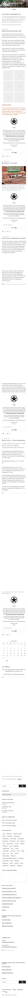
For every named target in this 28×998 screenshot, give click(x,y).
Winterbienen (5, 865)
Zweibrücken (19, 865)
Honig (10, 846)
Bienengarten (15, 3)
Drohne (16, 843)
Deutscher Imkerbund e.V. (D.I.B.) (9, 891)
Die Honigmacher (5, 907)
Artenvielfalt (9, 833)
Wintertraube (12, 865)
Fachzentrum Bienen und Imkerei (9, 900)
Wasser (11, 863)
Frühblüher (22, 843)
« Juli (7, 660)
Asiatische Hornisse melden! (8, 888)
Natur (12, 853)
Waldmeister (5, 863)
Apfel (4, 833)
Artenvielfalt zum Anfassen (7, 810)
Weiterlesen (19, 779)
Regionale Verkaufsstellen (7, 926)
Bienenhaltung (6, 838)
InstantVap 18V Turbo (6, 806)
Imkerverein (12, 851)
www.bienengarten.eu (7, 149)
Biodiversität (12, 841)
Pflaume (16, 853)
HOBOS (4, 910)
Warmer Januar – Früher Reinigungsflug (13, 440)
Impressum (14, 995)
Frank (3, 820)
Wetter (21, 863)
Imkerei (16, 848)
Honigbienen (16, 846)
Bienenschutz (5, 841)
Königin (22, 851)
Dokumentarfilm (10, 843)
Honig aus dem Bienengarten (8, 802)
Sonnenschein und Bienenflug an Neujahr (14, 238)
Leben (4, 853)
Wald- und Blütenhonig (6, 923)
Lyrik (8, 853)
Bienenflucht (10, 836)
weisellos (16, 863)
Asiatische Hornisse (17, 833)
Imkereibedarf (6, 851)
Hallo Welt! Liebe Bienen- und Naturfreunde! (15, 136)
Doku (4, 843)
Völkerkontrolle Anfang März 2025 (11, 31)
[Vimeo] (14, 152)
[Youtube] (15, 152)
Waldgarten (16, 860)
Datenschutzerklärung (6, 995)
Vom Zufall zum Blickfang (11, 820)
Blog (18, 841)
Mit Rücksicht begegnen (11, 825)
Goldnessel (5, 846)
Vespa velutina (6, 860)
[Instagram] (12, 152)
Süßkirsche (13, 855)
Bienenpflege (21, 838)
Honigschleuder (6, 848)
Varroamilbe (20, 858)
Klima (18, 851)
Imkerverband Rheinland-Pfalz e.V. (9, 894)
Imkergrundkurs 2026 (10, 823)
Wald (12, 860)
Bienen (4, 836)
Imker (12, 848)
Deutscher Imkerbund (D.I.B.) (8, 942)
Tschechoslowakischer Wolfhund (10, 858)
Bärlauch (22, 841)
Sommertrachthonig (6, 919)
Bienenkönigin (13, 838)
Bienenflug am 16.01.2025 (9, 163)
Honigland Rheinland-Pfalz (7, 903)
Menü (14, 9)
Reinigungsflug (6, 855)
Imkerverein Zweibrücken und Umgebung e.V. (11, 897)
